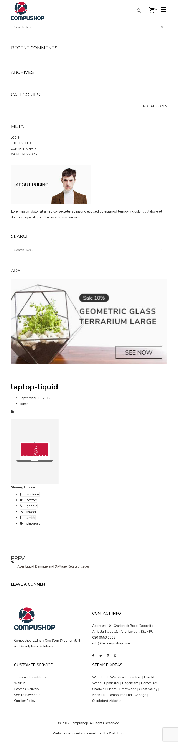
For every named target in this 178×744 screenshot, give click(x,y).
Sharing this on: (23, 487)
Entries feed (21, 143)
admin (24, 404)
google (32, 506)
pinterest (33, 523)
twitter (32, 500)
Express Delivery (26, 689)
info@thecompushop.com (111, 643)
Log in (15, 138)
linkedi (31, 512)
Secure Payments (27, 695)
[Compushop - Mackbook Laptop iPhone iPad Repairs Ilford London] (27, 10)
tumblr (30, 518)
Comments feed (23, 149)
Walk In (19, 683)
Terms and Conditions (30, 677)
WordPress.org (24, 154)
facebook (32, 494)
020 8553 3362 (103, 637)
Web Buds (117, 733)
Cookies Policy (24, 701)
